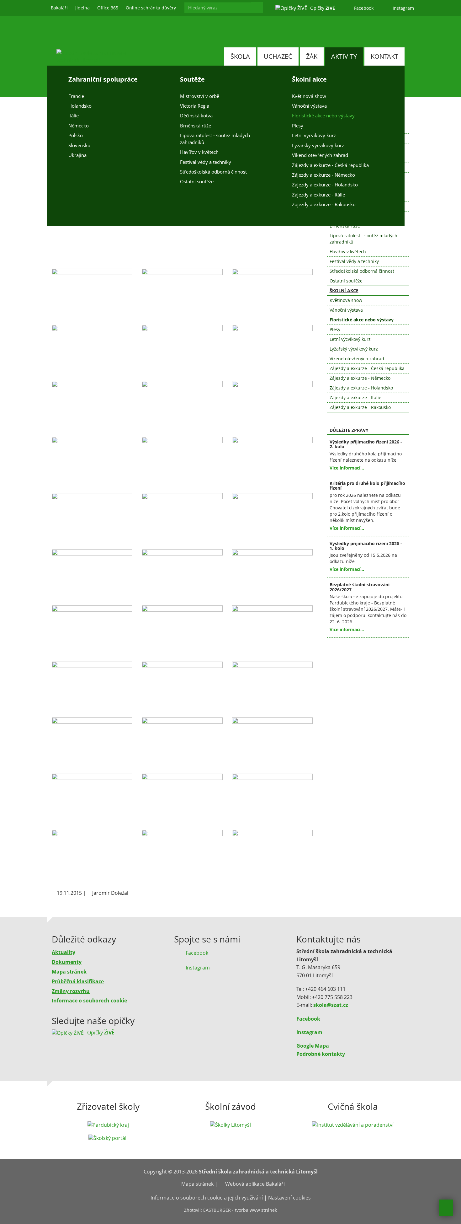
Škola (240, 56)
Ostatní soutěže (197, 181)
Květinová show (309, 96)
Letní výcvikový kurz (314, 135)
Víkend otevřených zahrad (320, 155)
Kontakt (384, 56)
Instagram (309, 1032)
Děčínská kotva (196, 115)
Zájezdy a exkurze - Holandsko (325, 184)
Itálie (73, 115)
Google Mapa (312, 1045)
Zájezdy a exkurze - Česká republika (330, 165)
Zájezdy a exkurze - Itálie (318, 194)
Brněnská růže (195, 125)
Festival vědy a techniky (205, 162)
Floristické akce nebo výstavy (323, 115)
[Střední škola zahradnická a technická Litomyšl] (94, 60)
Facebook (308, 1018)
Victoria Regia (194, 106)
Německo (78, 125)
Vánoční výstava (309, 106)
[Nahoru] (446, 1208)
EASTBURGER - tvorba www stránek (240, 1210)
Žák (311, 56)
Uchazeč (278, 56)
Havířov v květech (199, 152)
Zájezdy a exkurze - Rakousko (324, 204)
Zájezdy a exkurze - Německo (323, 175)
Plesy (297, 125)
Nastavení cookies (289, 1197)
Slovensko (79, 145)
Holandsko (80, 106)
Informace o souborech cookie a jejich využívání (207, 1197)
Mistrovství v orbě (199, 96)
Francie (76, 96)
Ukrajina (77, 155)
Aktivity (344, 56)
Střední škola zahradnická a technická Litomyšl (258, 1171)
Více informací (345, 468)
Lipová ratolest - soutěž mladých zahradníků (215, 138)
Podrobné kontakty (320, 1053)
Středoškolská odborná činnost (213, 172)
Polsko (75, 135)
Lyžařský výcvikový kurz (318, 145)
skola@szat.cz (330, 1004)
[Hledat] (257, 7)
